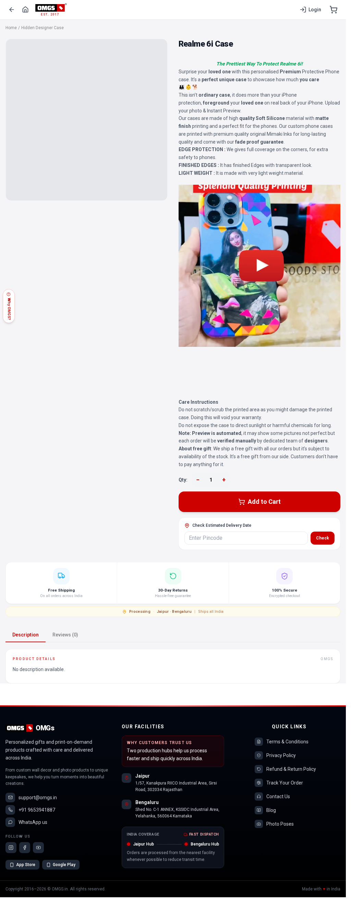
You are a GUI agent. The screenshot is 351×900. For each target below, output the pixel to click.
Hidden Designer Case (42, 27)
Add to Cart (264, 501)
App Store (25, 864)
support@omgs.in (38, 797)
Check (322, 538)
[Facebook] (24, 847)
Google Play (64, 864)
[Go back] (11, 9)
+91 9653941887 (37, 810)
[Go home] (25, 9)
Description (25, 634)
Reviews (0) (65, 634)
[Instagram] (10, 847)
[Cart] (333, 9)
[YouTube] (38, 847)
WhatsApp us (33, 822)
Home (11, 27)
